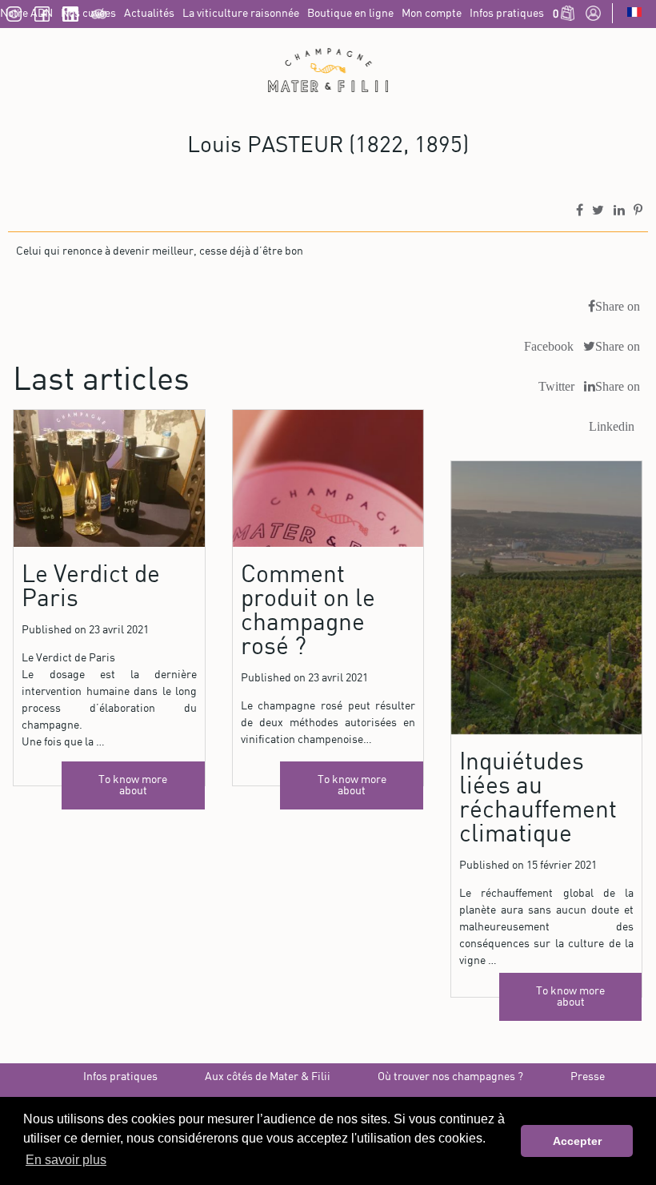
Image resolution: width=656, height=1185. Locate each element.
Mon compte (432, 13)
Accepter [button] (577, 1141)
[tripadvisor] (98, 18)
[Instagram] (14, 18)
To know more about (132, 785)
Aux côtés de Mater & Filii (267, 1077)
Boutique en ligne (350, 13)
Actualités (149, 13)
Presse (587, 1077)
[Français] (634, 13)
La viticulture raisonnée (240, 13)
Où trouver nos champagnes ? (450, 1077)
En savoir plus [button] (66, 1160)
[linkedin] (70, 18)
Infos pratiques (507, 13)
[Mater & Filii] (328, 70)
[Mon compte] (593, 17)
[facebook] (42, 18)
